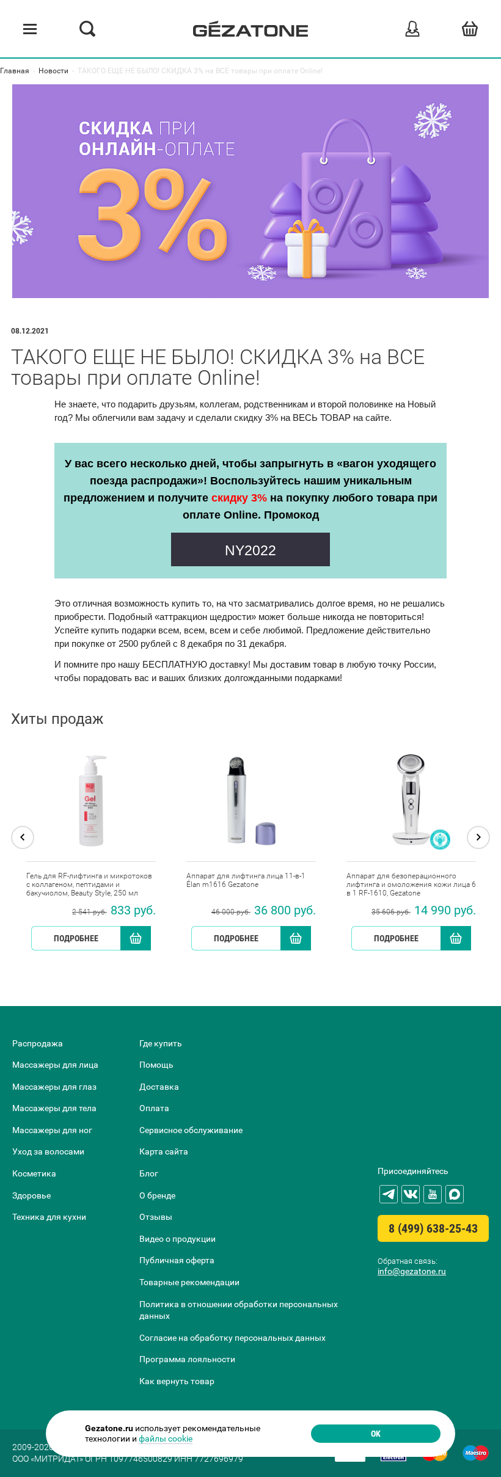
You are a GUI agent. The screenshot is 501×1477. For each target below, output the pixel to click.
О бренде (157, 1195)
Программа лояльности (187, 1359)
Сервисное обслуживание (191, 1130)
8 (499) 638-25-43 (433, 1228)
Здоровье (31, 1195)
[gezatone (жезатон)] (250, 28)
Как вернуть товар (176, 1381)
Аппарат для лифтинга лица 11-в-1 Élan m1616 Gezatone (245, 880)
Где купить (160, 1043)
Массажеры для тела (54, 1108)
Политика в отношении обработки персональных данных (238, 1310)
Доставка (159, 1087)
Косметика (34, 1173)
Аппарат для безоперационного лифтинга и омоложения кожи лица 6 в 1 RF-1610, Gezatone (411, 884)
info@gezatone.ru (412, 1271)
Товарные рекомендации (189, 1282)
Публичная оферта (176, 1260)
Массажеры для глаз (54, 1087)
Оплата (154, 1108)
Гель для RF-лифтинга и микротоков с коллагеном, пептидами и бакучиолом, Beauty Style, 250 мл (89, 884)
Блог (148, 1173)
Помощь (156, 1065)
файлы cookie (165, 1438)
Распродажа (37, 1043)
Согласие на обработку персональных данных (232, 1338)
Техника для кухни (49, 1217)
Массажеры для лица (55, 1065)
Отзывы (155, 1217)
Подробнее (76, 938)
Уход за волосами (48, 1151)
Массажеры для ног (52, 1130)
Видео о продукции (177, 1239)
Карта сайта (163, 1151)
